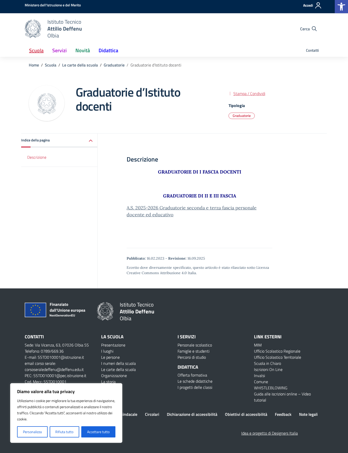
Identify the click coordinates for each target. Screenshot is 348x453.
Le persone (110, 357)
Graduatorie (242, 115)
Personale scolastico (195, 345)
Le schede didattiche (195, 381)
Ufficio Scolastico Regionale (277, 351)
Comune (261, 382)
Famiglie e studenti (193, 351)
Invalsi (259, 375)
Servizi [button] (59, 50)
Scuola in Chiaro (267, 363)
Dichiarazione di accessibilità (192, 414)
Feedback (283, 414)
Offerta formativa (192, 375)
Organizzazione (114, 375)
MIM (258, 345)
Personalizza (32, 431)
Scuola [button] (36, 50)
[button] (341, 6)
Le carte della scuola (118, 369)
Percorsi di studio (192, 357)
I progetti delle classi (195, 387)
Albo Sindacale (124, 414)
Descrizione (36, 157)
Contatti (312, 50)
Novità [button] (82, 50)
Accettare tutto (98, 431)
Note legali (308, 414)
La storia (108, 382)
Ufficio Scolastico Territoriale (277, 357)
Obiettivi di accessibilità (246, 414)
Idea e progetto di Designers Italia (269, 433)
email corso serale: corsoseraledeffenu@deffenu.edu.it (54, 366)
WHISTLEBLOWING (270, 388)
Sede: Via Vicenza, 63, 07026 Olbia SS (57, 345)
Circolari (152, 414)
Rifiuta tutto (64, 431)
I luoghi (107, 351)
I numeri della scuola (118, 363)
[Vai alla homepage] (33, 29)
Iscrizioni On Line (268, 369)
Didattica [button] (108, 50)
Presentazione (113, 345)
